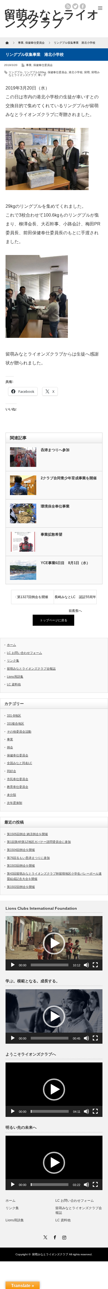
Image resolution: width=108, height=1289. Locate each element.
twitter (75, 6)
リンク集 (13, 660)
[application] (54, 943)
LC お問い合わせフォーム (24, 652)
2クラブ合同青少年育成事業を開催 (69, 478)
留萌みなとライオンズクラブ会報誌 (31, 668)
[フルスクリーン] (95, 965)
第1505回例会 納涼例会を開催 (27, 834)
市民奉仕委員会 (17, 779)
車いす (42, 75)
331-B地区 (14, 715)
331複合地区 (15, 723)
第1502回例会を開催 (21, 886)
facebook (83, 6)
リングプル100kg (35, 72)
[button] (54, 943)
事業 (29, 65)
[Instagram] (63, 1236)
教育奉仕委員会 (17, 786)
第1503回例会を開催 (21, 865)
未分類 (11, 794)
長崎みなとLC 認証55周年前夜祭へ (75, 599)
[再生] (13, 965)
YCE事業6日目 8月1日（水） (65, 563)
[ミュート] (86, 965)
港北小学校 (76, 72)
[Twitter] (44, 1236)
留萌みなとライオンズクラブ (50, 1254)
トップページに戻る (53, 620)
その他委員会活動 (19, 731)
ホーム (11, 644)
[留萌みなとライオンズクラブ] (51, 18)
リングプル (15, 72)
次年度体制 (14, 802)
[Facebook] (54, 1236)
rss (68, 6)
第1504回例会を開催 (21, 849)
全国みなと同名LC (19, 763)
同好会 (11, 771)
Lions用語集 (15, 676)
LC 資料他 (14, 684)
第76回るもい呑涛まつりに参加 (28, 857)
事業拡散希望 (51, 534)
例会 (10, 747)
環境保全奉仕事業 (55, 506)
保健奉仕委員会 (43, 65)
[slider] (49, 965)
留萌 (87, 72)
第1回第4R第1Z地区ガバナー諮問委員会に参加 (39, 841)
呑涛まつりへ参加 (55, 450)
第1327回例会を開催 (32, 597)
